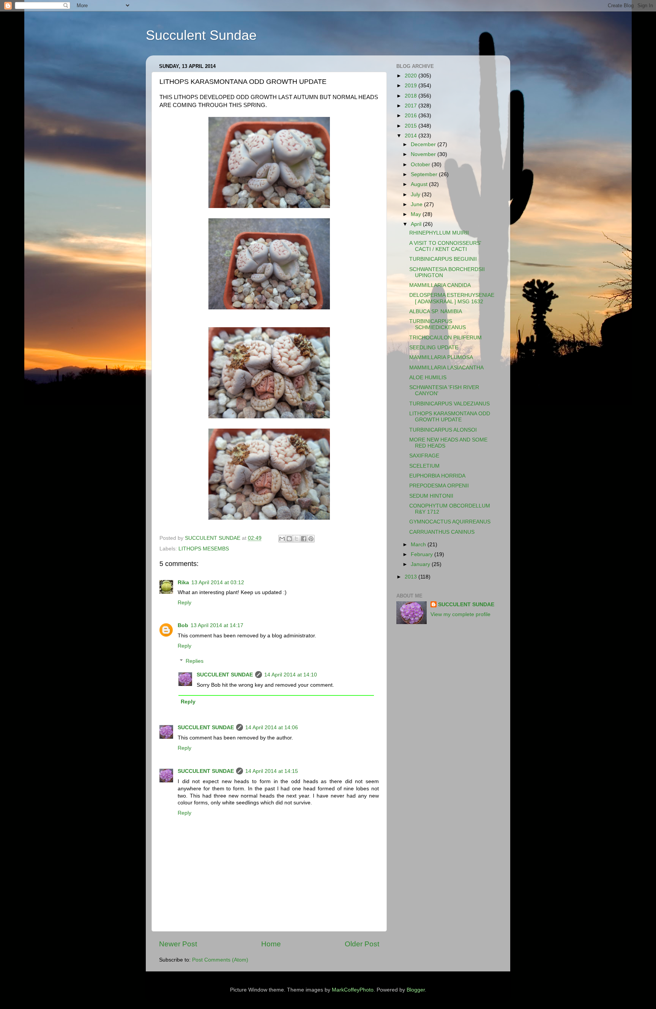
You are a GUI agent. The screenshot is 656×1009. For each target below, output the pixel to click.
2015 (411, 126)
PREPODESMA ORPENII (439, 486)
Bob (183, 625)
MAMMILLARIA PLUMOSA (441, 357)
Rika (183, 582)
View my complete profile (460, 614)
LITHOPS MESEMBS (203, 549)
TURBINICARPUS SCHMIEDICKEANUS (437, 324)
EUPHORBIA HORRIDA (437, 476)
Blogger (416, 990)
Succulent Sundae (201, 35)
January (421, 564)
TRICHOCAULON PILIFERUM (445, 338)
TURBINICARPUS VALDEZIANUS (449, 404)
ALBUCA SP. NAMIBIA (435, 311)
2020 (411, 76)
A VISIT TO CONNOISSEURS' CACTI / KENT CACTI (445, 246)
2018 (411, 96)
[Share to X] (296, 538)
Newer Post (178, 944)
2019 (411, 85)
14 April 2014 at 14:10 (290, 675)
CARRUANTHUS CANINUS (442, 532)
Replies (194, 661)
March (419, 544)
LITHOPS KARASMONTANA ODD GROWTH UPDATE (449, 417)
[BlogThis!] (289, 538)
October (421, 164)
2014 (411, 136)
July (416, 194)
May (417, 214)
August (420, 184)
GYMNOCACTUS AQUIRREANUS (449, 522)
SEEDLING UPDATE (433, 347)
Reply (184, 602)
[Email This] (282, 538)
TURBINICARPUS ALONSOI (443, 430)
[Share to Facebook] (304, 538)
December (424, 144)
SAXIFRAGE (424, 456)
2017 (411, 106)
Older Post (362, 944)
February (422, 554)
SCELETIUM (424, 466)
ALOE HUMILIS (427, 377)
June (417, 204)
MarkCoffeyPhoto (353, 990)
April (417, 224)
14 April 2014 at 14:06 (271, 727)
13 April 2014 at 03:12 (217, 582)
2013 (411, 577)
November (424, 154)
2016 (411, 115)
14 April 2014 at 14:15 (271, 771)
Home (271, 944)
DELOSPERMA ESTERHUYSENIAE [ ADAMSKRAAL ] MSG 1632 (451, 298)
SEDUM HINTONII (431, 496)
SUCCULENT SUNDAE (225, 675)
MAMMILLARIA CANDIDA (440, 285)
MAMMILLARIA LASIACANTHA (446, 367)
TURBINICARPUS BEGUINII (443, 259)
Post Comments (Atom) (220, 960)
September (425, 174)
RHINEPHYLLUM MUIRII (439, 233)
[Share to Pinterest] (311, 538)
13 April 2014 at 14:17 (217, 625)
